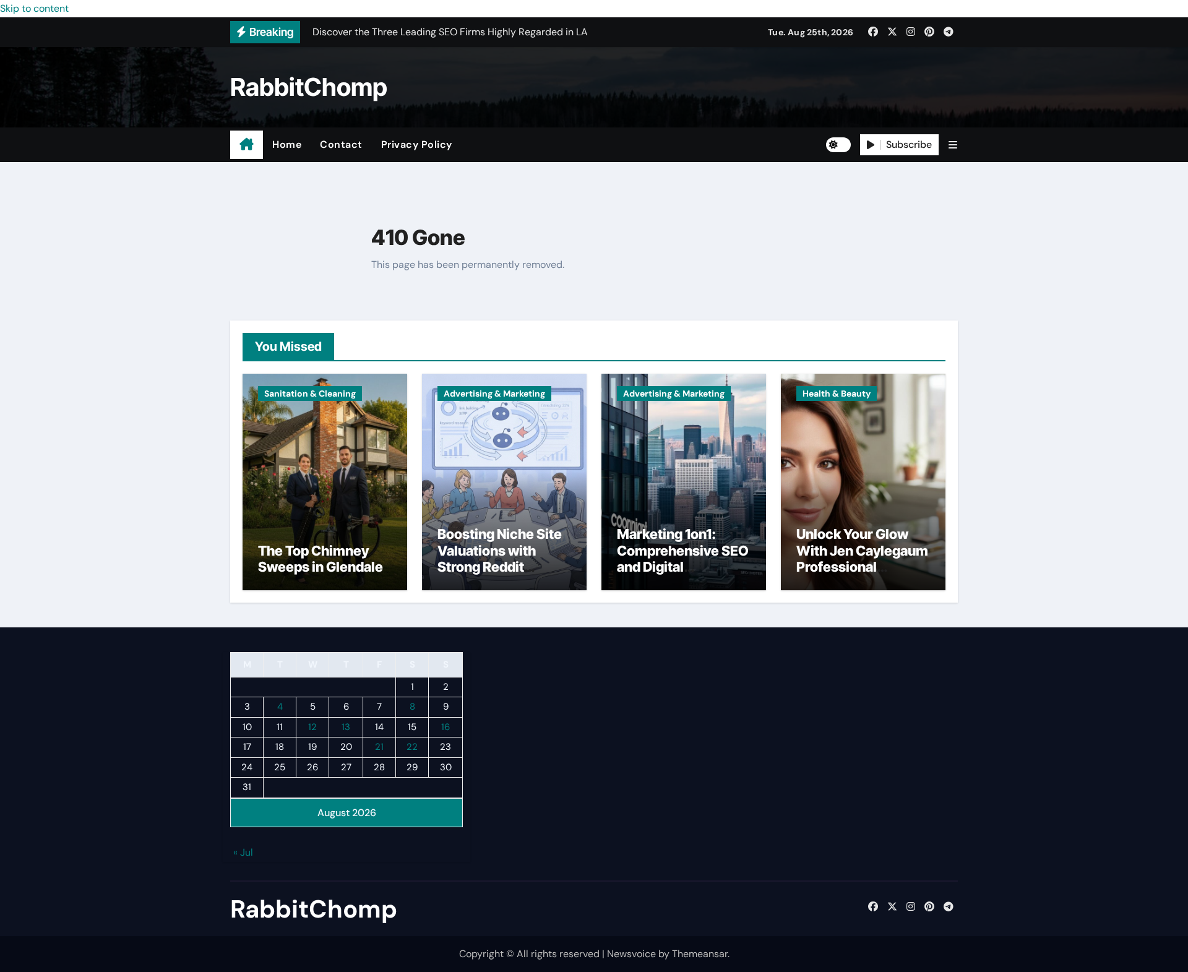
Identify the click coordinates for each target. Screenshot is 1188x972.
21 (379, 747)
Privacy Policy (416, 144)
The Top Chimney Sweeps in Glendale (320, 559)
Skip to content (34, 8)
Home (286, 144)
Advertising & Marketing (494, 393)
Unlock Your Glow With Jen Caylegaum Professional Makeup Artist (862, 558)
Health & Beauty (837, 393)
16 (445, 727)
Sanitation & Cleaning (310, 393)
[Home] (246, 145)
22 (412, 747)
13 (346, 727)
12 (312, 727)
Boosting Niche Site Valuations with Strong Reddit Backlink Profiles (499, 558)
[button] (953, 145)
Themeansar (700, 953)
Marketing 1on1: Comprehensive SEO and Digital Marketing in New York (683, 567)
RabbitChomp (308, 87)
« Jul (243, 852)
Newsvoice (631, 953)
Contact (341, 144)
